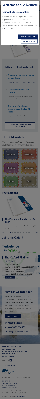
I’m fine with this (27, 36)
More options (29, 41)
